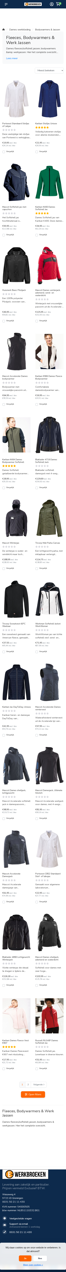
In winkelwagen (18, 151)
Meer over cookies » (33, 1265)
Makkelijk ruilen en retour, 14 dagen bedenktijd (55, 17)
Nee (40, 1258)
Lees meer (12, 58)
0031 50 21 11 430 (13, 1202)
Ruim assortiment (41, 14)
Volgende (38, 1084)
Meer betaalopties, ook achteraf (29, 15)
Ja (25, 1258)
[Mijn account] (52, 4)
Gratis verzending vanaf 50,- (7, 15)
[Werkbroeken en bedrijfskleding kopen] (33, 4)
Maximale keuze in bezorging (18, 18)
